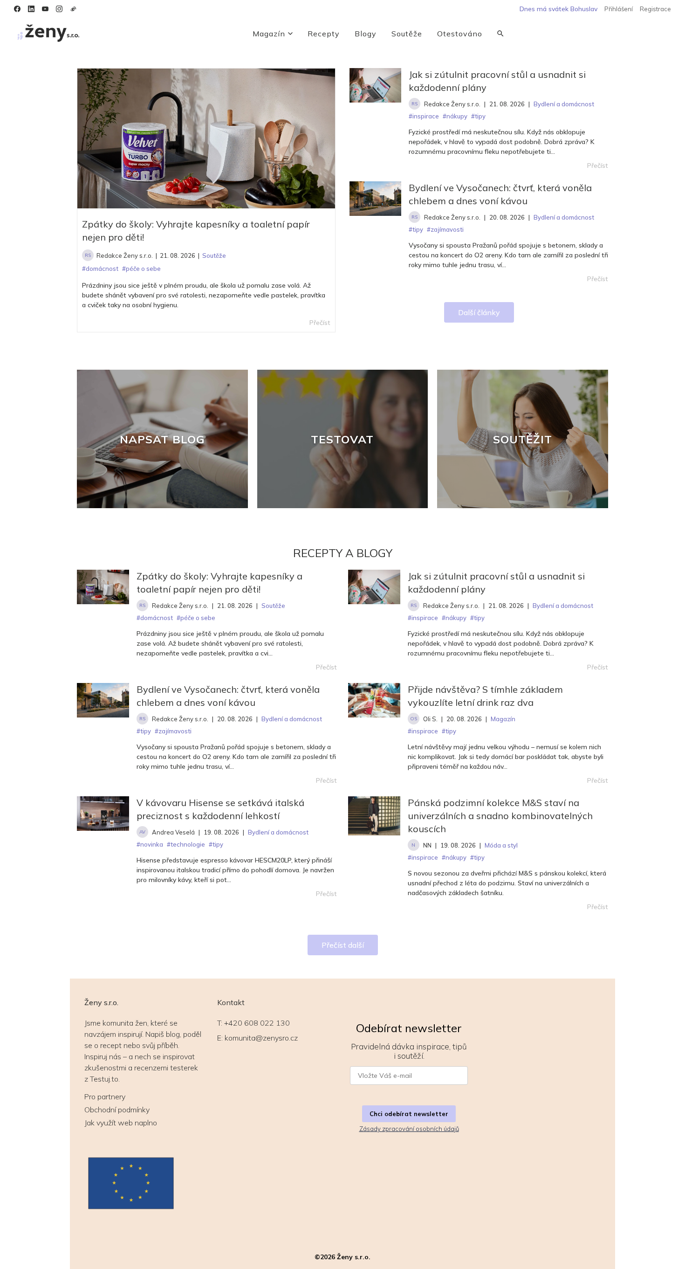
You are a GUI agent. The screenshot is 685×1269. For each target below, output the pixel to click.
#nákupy (454, 617)
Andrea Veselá (173, 832)
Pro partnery (104, 1096)
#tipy (477, 617)
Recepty (324, 33)
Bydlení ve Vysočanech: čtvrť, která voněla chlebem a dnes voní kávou (500, 194)
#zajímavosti (173, 731)
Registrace (655, 9)
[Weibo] (73, 9)
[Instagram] (59, 9)
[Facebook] (17, 9)
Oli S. (430, 719)
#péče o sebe (196, 617)
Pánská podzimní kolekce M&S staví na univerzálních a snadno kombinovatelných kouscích (500, 816)
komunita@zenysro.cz (261, 1037)
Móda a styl (501, 845)
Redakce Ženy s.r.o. (124, 255)
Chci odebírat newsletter (409, 1113)
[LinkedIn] (31, 9)
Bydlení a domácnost (563, 605)
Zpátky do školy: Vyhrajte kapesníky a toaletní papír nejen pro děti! (196, 230)
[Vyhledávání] (500, 33)
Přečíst (597, 165)
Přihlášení (618, 9)
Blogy (366, 33)
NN (427, 845)
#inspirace (423, 617)
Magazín (269, 33)
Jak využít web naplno (120, 1122)
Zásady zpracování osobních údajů (409, 1128)
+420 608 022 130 (257, 1023)
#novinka (150, 844)
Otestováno (459, 33)
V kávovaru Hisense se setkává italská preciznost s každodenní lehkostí (220, 809)
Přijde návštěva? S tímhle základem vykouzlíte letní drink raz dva (485, 695)
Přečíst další (343, 945)
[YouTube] (45, 9)
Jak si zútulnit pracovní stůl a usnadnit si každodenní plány (497, 81)
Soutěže (406, 33)
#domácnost (155, 617)
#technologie (186, 844)
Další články (479, 312)
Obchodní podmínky (117, 1109)
